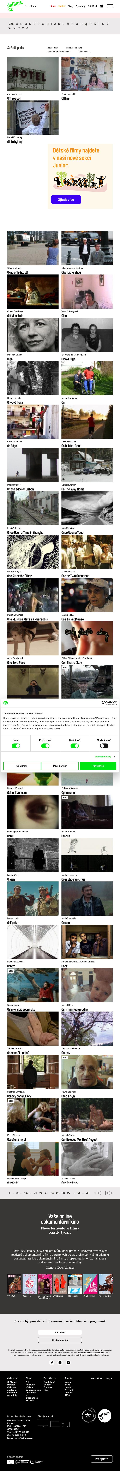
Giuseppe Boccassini (17, 831)
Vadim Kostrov (68, 831)
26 (63, 1193)
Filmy (71, 6)
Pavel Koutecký (14, 137)
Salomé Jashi (13, 1005)
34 (78, 1193)
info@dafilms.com (24, 1438)
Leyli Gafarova (14, 528)
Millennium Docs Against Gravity (44, 1297)
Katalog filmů (53, 48)
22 (41, 1193)
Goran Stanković (15, 311)
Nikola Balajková (69, 398)
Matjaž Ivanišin (68, 918)
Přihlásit (92, 6)
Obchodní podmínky (12, 1393)
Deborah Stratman (70, 788)
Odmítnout (21, 766)
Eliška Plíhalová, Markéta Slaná (76, 658)
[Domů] (15, 6)
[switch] (45, 745)
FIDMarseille (73, 1296)
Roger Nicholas (14, 398)
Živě (53, 6)
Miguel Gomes (68, 1135)
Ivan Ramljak (67, 528)
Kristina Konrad (68, 571)
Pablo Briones (14, 484)
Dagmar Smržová (15, 1091)
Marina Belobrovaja (16, 1178)
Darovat (48, 1387)
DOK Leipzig (58, 1296)
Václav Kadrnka (15, 1048)
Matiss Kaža (67, 615)
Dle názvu (83, 51)
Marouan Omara (15, 615)
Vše (11, 23)
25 (57, 1193)
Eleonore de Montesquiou (73, 354)
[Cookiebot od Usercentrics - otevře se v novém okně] (104, 703)
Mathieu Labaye (69, 875)
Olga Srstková (14, 268)
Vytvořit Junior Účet (69, 1392)
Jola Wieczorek (14, 94)
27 (68, 1193)
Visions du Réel (105, 1296)
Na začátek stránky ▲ (102, 1378)
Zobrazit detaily (103, 756)
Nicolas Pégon (14, 571)
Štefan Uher (13, 875)
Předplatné (49, 1382)
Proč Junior (68, 1386)
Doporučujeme (33, 1390)
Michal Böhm (67, 1005)
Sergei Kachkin (68, 484)
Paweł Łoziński (68, 1091)
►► (109, 1193)
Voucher (48, 1384)
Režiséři (30, 1400)
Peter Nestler (13, 1135)
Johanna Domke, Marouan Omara (77, 961)
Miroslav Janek (14, 354)
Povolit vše (98, 766)
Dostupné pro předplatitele (59, 51)
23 (46, 1193)
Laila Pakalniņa (68, 441)
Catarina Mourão (15, 441)
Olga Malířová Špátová (72, 268)
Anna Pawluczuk (15, 658)
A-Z (27, 1382)
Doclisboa (27, 1296)
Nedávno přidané (74, 48)
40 (87, 1193)
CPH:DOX (11, 1296)
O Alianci (12, 1382)
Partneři (11, 1384)
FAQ (46, 1390)
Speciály (80, 6)
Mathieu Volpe (68, 1178)
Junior (61, 6)
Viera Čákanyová (69, 311)
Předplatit (101, 1459)
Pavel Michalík (68, 94)
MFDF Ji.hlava (89, 1296)
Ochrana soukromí (12, 1388)
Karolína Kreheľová (70, 1048)
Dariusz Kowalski (15, 788)
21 (35, 1193)
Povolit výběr (60, 766)
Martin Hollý (13, 918)
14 (26, 1193)
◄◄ (97, 1193)
